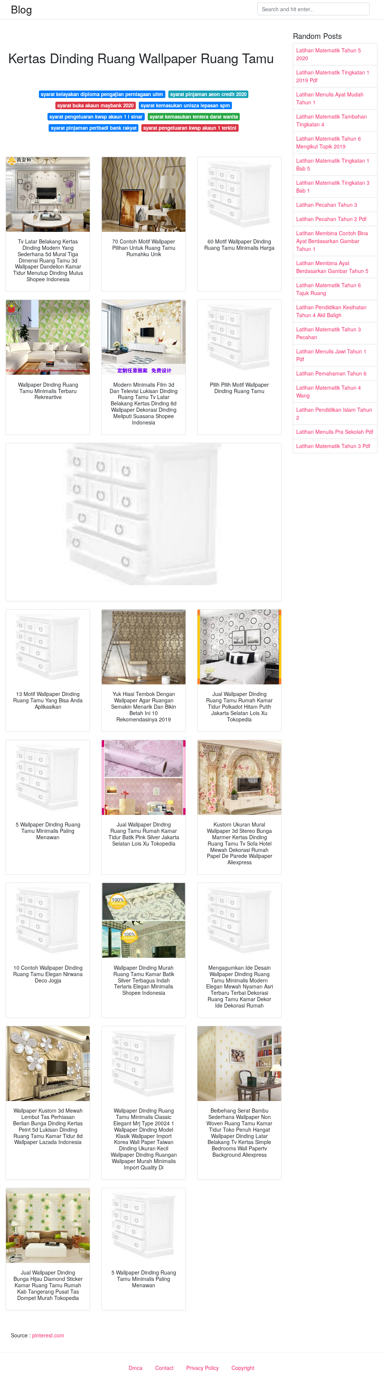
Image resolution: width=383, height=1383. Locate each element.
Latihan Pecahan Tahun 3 (326, 204)
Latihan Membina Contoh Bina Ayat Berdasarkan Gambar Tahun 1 (332, 240)
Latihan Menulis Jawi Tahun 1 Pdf (331, 355)
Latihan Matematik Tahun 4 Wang (328, 391)
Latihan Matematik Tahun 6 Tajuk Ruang (328, 289)
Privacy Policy (202, 1367)
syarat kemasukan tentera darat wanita (194, 116)
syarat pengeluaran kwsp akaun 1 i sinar (96, 116)
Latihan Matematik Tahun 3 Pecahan (328, 333)
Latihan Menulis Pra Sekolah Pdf (334, 431)
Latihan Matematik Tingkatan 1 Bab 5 (333, 164)
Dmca (136, 1367)
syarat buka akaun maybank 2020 (95, 105)
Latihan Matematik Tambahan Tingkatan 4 (331, 120)
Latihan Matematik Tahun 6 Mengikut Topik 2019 (328, 142)
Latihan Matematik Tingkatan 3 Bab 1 (333, 186)
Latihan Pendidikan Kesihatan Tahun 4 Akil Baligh (331, 311)
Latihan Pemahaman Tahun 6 (331, 373)
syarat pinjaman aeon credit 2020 (208, 94)
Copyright (243, 1367)
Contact (164, 1367)
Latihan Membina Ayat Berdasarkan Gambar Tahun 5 (332, 267)
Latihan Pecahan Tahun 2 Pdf (331, 219)
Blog (21, 8)
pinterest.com (48, 1335)
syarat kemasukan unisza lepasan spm (185, 105)
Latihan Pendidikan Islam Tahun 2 (334, 413)
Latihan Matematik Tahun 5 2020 (328, 54)
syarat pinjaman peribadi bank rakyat (94, 127)
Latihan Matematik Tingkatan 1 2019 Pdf (333, 76)
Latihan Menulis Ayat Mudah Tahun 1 (330, 98)
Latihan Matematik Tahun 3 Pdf (333, 446)
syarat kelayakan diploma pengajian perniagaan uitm (102, 94)
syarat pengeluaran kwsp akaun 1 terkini (189, 127)
